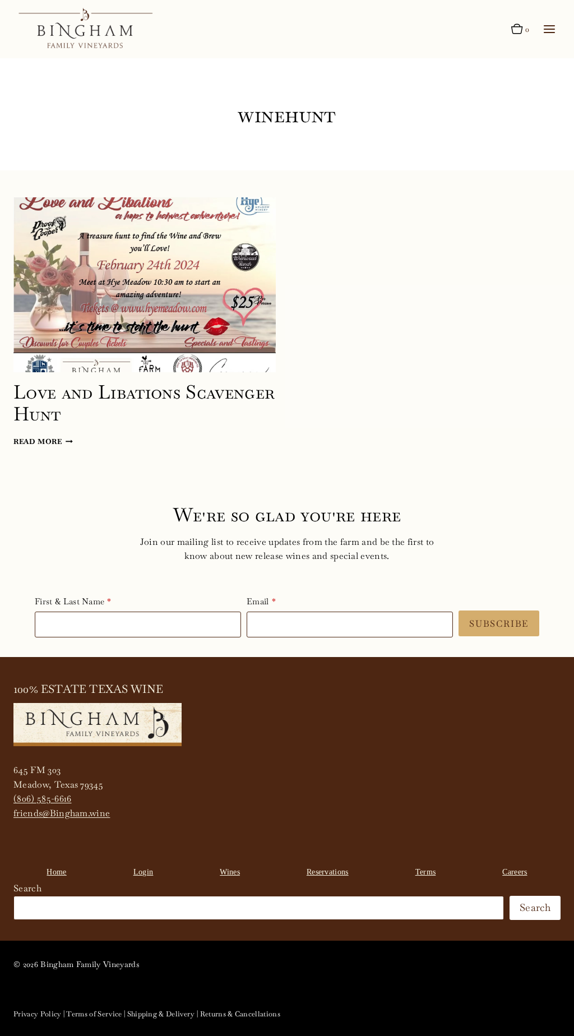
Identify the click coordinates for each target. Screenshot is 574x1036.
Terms (425, 872)
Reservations (328, 872)
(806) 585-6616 (42, 798)
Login (143, 872)
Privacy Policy (37, 1014)
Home (56, 872)
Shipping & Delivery (161, 1014)
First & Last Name (69, 601)
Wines (230, 872)
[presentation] (144, 284)
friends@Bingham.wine (61, 813)
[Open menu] (549, 29)
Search (27, 888)
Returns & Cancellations (240, 1014)
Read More (43, 441)
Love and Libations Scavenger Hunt (144, 403)
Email (258, 601)
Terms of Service (94, 1014)
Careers (514, 872)
